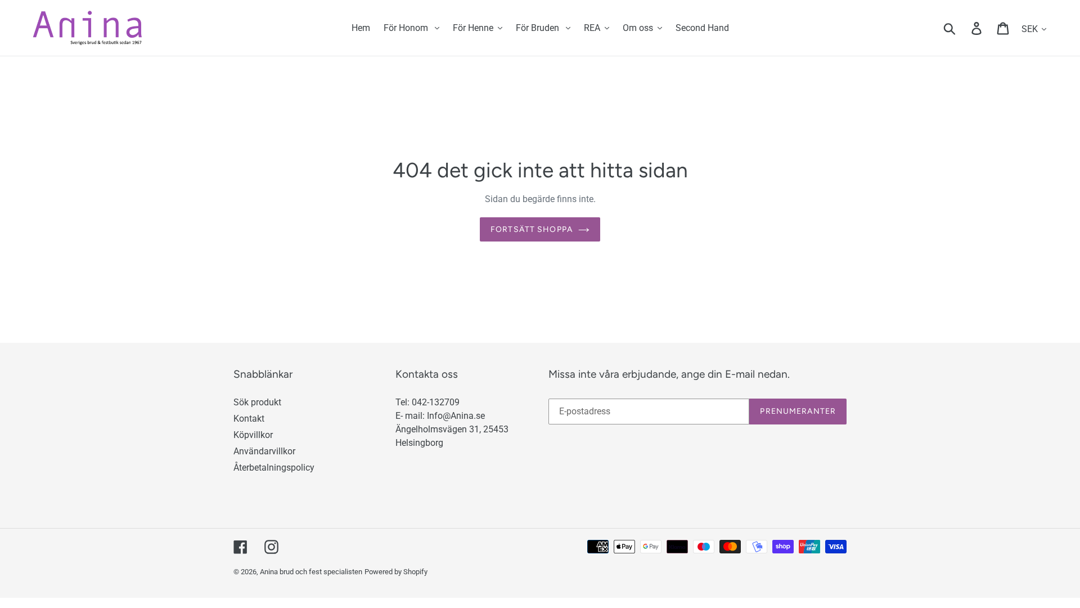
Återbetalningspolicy (273, 467)
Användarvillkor (264, 451)
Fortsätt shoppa (531, 229)
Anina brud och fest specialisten (311, 571)
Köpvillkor (253, 435)
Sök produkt (257, 402)
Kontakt (248, 418)
